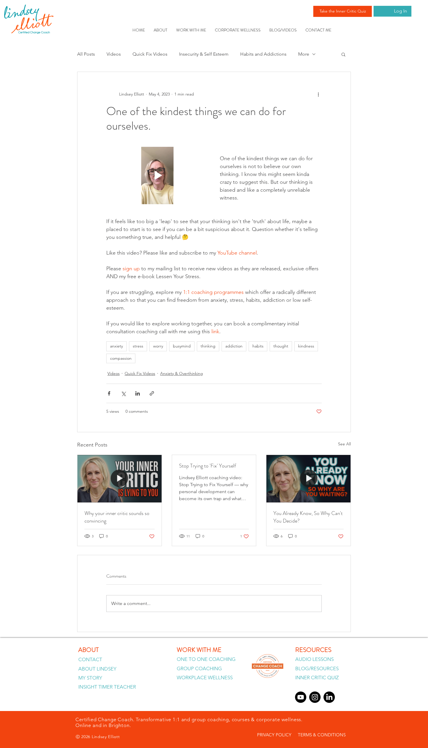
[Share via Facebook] (109, 393)
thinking (208, 346)
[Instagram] (315, 697)
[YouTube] (300, 697)
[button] (343, 54)
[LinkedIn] (329, 697)
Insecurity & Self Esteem (204, 54)
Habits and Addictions (263, 54)
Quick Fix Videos (149, 54)
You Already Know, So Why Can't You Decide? (308, 517)
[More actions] (318, 94)
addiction (234, 346)
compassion (121, 358)
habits (257, 346)
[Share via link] (152, 393)
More (303, 54)
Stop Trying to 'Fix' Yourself (207, 466)
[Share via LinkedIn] (137, 393)
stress (138, 346)
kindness (306, 346)
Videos (114, 54)
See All (344, 444)
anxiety (116, 346)
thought (280, 346)
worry (158, 346)
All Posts (86, 54)
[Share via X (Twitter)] (123, 393)
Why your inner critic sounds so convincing (116, 517)
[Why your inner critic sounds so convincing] (119, 478)
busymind (182, 346)
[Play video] (157, 175)
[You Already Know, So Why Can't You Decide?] (308, 478)
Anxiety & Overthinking (181, 373)
